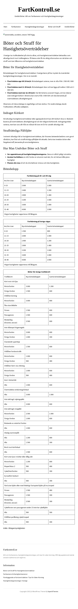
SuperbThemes (53, 591)
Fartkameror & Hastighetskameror (15, 574)
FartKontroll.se (39, 9)
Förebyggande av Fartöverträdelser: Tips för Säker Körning (23, 577)
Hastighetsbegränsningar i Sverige (15, 581)
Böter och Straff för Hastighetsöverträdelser (19, 571)
